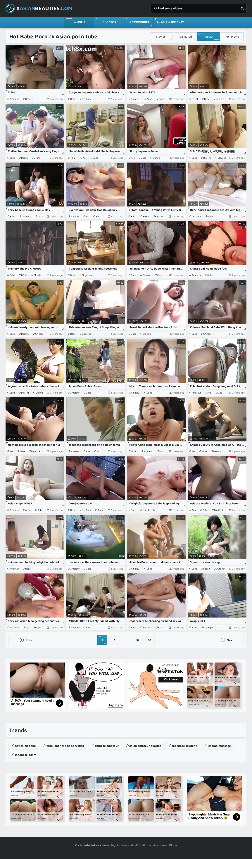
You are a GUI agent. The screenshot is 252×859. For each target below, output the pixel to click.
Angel (150, 98)
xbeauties (44, 8)
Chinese (39, 333)
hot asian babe (25, 745)
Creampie (208, 627)
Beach (24, 157)
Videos (111, 22)
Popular (208, 36)
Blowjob (222, 157)
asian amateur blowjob (145, 745)
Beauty (220, 98)
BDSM (146, 216)
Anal (209, 392)
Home (81, 22)
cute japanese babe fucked (65, 745)
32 (137, 639)
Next (230, 640)
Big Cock (86, 98)
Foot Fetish (149, 509)
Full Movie (232, 36)
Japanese (26, 216)
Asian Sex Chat (172, 22)
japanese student (184, 745)
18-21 (195, 98)
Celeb (160, 275)
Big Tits (207, 157)
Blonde (156, 157)
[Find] (243, 8)
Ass (85, 157)
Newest (161, 36)
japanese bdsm (25, 754)
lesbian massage (219, 745)
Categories (140, 22)
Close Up (86, 333)
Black (100, 509)
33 (149, 639)
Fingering (87, 275)
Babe (28, 98)
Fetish (206, 568)
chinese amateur (107, 745)
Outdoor (220, 568)
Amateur (14, 98)
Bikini (37, 157)
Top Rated (185, 36)
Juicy (40, 216)
